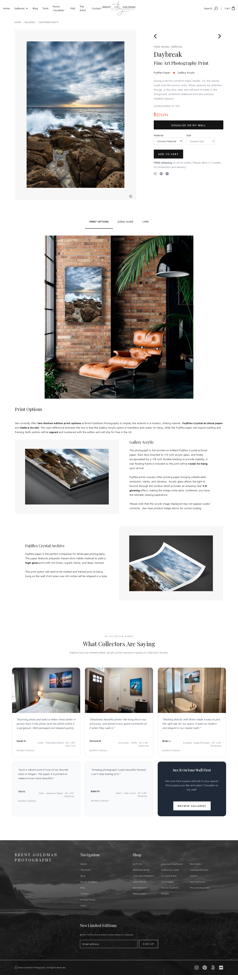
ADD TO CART (168, 154)
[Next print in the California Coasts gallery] (219, 36)
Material (158, 135)
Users (83, 905)
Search (208, 8)
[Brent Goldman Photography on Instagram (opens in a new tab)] (155, 173)
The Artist (83, 8)
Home (6, 8)
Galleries (19, 8)
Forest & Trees (169, 875)
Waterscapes (139, 893)
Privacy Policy (88, 899)
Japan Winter (140, 881)
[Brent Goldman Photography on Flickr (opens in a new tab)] (167, 173)
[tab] (125, 222)
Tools (45, 8)
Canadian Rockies (199, 869)
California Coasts (49, 22)
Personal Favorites (200, 887)
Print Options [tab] (99, 221)
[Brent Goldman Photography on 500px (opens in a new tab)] (213, 967)
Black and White (141, 869)
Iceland (193, 875)
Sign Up (148, 944)
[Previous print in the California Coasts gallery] (156, 36)
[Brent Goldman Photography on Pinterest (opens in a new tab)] (204, 967)
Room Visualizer (58, 8)
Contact (96, 8)
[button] (131, 196)
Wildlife (165, 893)
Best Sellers (196, 864)
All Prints (137, 864)
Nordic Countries (170, 887)
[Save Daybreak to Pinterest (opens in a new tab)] (161, 173)
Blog (35, 8)
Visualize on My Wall (188, 125)
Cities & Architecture (143, 875)
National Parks (197, 881)
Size (188, 135)
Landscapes (167, 881)
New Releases (140, 887)
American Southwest (172, 864)
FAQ (72, 8)
